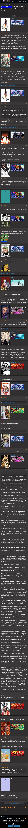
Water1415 (14, 749)
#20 (26, 793)
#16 (26, 469)
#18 (26, 737)
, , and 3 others (12, 430)
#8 (26, 259)
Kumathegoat (15, 383)
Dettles (3, 13)
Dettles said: (4, 472)
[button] (1, 1)
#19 (26, 764)
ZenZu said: (4, 767)
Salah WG (13, 54)
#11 (26, 347)
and (10, 85)
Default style (5, 816)
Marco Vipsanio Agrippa (17, 164)
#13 (26, 397)
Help (23, 818)
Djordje (13, 131)
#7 (26, 229)
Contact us (3, 818)
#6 (26, 205)
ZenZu (12, 306)
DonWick (13, 332)
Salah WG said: (5, 106)
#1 (26, 33)
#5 (26, 178)
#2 (26, 69)
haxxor (13, 702)
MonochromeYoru (16, 406)
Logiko (13, 455)
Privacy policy (18, 818)
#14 (26, 421)
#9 (26, 292)
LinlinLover (14, 214)
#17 (26, 717)
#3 (26, 103)
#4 (26, 145)
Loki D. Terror (14, 723)
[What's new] (23, 1)
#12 (26, 377)
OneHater (13, 191)
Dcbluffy (13, 362)
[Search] (26, 1)
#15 (26, 449)
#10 (26, 320)
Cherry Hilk (14, 435)
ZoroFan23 (14, 245)
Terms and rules (10, 818)
